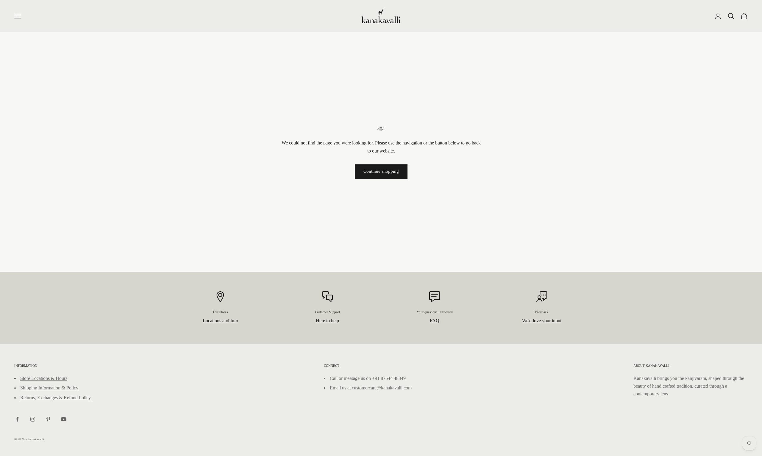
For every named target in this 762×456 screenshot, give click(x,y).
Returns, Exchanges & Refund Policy (55, 397)
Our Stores (220, 312)
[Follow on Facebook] (17, 419)
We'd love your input (541, 320)
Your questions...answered (435, 312)
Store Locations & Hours (43, 378)
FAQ (434, 320)
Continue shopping (381, 171)
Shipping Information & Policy (49, 387)
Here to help (327, 320)
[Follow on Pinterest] (48, 419)
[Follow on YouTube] (64, 419)
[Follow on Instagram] (33, 419)
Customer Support (327, 312)
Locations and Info (220, 320)
